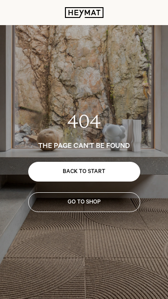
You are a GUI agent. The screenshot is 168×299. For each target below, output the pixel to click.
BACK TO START (84, 171)
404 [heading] (84, 121)
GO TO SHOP (84, 202)
